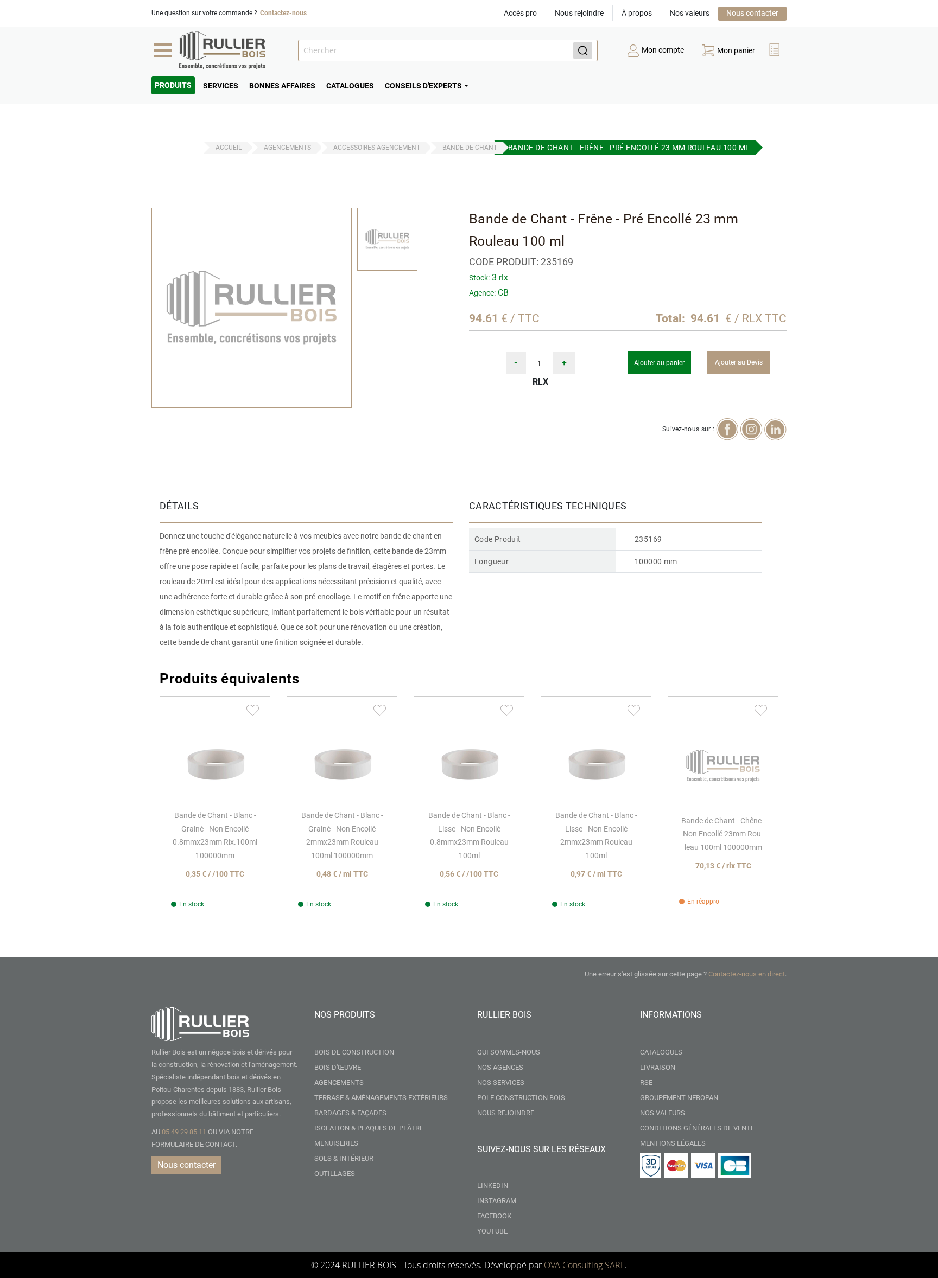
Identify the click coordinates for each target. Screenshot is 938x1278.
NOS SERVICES (500, 1082)
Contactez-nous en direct (746, 974)
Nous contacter (752, 13)
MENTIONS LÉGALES (673, 1143)
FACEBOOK (494, 1216)
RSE (646, 1082)
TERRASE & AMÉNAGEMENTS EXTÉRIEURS (381, 1098)
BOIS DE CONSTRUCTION (354, 1052)
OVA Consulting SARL (584, 1265)
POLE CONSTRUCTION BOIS (521, 1098)
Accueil (229, 147)
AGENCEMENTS (287, 147)
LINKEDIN (492, 1185)
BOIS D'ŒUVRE (337, 1067)
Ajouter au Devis (739, 362)
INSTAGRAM (496, 1201)
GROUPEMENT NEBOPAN (679, 1098)
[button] (776, 51)
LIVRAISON (657, 1067)
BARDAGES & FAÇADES (350, 1113)
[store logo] (222, 50)
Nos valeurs (689, 13)
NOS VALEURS (662, 1113)
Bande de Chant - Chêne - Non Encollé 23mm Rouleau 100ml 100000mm (723, 834)
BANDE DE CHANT (469, 147)
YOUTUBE (492, 1231)
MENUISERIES (336, 1143)
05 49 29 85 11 (184, 1132)
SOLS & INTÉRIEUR (343, 1158)
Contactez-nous (283, 13)
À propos (637, 13)
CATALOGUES (661, 1052)
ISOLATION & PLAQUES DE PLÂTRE (368, 1128)
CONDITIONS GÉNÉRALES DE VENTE (697, 1128)
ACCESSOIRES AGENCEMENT (376, 147)
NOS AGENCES (500, 1067)
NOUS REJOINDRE (505, 1113)
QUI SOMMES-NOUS (508, 1052)
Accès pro (520, 13)
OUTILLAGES (334, 1174)
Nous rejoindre (579, 13)
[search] (448, 50)
